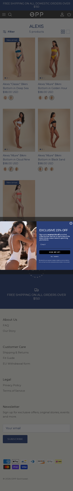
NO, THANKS (54, 256)
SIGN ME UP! (54, 252)
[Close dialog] (71, 223)
